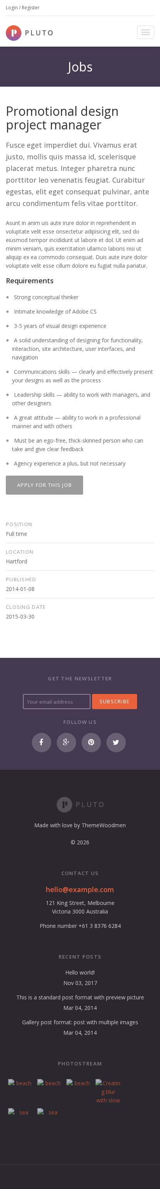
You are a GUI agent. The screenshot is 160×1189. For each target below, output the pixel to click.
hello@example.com (80, 889)
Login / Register (23, 7)
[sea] (20, 1120)
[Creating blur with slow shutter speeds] (108, 1091)
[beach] (20, 1091)
